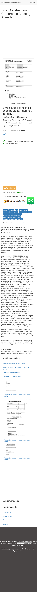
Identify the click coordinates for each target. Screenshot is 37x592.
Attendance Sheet (8, 516)
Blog (34, 543)
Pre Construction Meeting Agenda (12, 376)
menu (33, 3)
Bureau (20, 210)
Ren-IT (24, 549)
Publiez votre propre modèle (25, 543)
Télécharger (10, 188)
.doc (7, 135)
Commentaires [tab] (21, 223)
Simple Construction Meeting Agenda (11, 217)
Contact (21, 541)
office (16, 210)
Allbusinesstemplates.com (8, 549)
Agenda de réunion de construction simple (12, 219)
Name (11, 212)
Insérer (4, 214)
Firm (20, 212)
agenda (25, 210)
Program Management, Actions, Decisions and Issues (17, 395)
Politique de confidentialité (8, 543)
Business (5, 210)
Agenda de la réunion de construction (11, 215)
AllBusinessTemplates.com (11, 2)
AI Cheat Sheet (7, 512)
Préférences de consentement (9, 541)
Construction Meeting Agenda (14, 214)
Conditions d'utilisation (30, 541)
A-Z (13, 545)
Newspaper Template (9, 520)
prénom (16, 212)
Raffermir (25, 212)
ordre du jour (6, 212)
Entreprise (11, 210)
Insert (29, 212)
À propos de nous (20, 545)
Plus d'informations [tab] (8, 223)
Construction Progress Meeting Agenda (14, 363)
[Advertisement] (18, 38)
